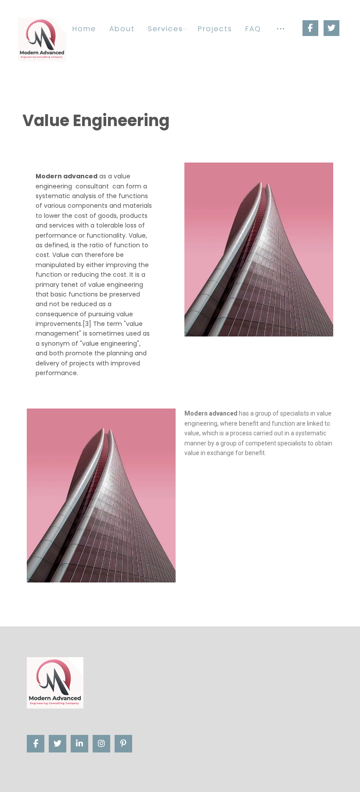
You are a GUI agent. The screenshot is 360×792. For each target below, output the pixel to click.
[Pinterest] (123, 743)
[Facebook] (310, 28)
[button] (280, 29)
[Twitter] (331, 28)
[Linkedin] (79, 743)
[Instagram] (101, 743)
